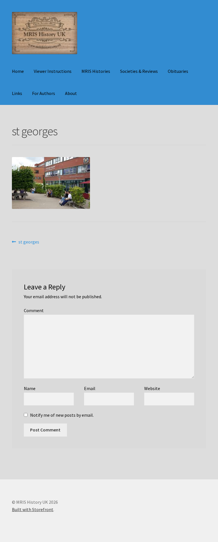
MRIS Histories (95, 71)
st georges (28, 242)
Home (18, 71)
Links (17, 93)
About (71, 93)
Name (29, 388)
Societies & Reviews (139, 71)
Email (89, 388)
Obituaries (178, 71)
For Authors (43, 93)
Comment (34, 310)
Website (152, 388)
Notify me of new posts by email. (62, 415)
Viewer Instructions (53, 71)
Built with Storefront (32, 509)
